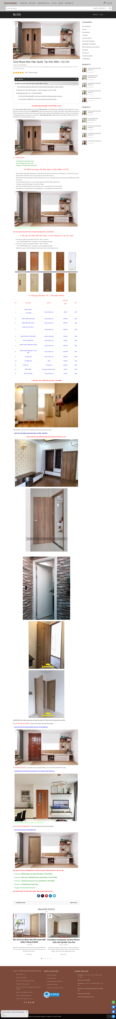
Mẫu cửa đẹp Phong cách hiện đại (90, 47)
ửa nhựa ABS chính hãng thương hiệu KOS (68, 111)
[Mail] (113, 1016)
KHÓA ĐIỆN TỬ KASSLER (88, 44)
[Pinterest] (46, 895)
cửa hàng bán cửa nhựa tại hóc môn (51, 66)
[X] (42, 895)
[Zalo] (113, 1011)
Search (110, 8)
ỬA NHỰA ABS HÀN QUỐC (29, 165)
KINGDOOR (16, 720)
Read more (29, 954)
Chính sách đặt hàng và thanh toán (54, 981)
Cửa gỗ (84, 29)
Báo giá (29, 936)
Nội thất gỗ (85, 50)
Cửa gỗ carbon (86, 32)
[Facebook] (38, 895)
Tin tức (54, 3)
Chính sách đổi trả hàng (52, 984)
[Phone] (113, 1002)
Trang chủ (23, 3)
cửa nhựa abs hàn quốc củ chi (67, 66)
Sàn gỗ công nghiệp (87, 55)
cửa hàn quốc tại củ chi (19, 66)
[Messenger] (113, 1007)
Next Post (73, 902)
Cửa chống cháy (86, 26)
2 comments (29, 944)
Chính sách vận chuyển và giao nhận (55, 987)
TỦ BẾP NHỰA (86, 58)
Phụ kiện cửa (85, 53)
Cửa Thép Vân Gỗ (86, 38)
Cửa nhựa (84, 35)
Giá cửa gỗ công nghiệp (88, 41)
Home (96, 14)
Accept (110, 1016)
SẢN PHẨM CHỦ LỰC (43, 3)
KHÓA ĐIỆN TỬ (69, 3)
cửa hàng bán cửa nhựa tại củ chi (33, 66)
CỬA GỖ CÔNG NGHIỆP (21, 723)
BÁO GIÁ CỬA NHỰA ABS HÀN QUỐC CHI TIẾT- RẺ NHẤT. (31, 433)
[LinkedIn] (50, 895)
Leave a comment (63, 944)
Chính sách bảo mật (51, 978)
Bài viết (25, 936)
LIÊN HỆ (60, 3)
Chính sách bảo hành (51, 975)
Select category (99, 8)
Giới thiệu (32, 3)
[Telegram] (54, 895)
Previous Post (20, 902)
